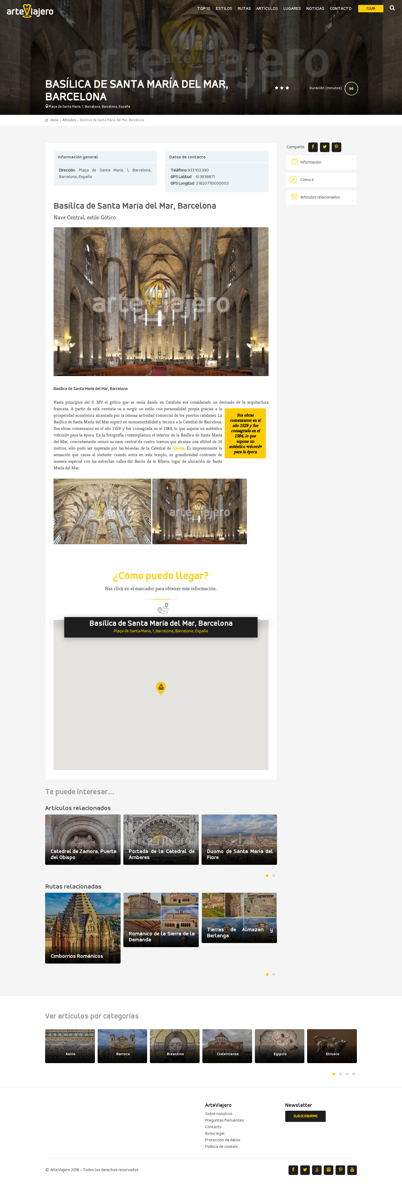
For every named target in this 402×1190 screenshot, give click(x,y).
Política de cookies (221, 1147)
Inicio (55, 120)
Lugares (292, 9)
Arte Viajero (30, 11)
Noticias (315, 9)
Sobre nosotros (218, 1114)
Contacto (340, 9)
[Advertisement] (321, 293)
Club (370, 9)
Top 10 (203, 9)
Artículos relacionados (320, 197)
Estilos (224, 9)
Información (311, 162)
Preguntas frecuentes (224, 1120)
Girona (178, 448)
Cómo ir (307, 180)
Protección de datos (222, 1140)
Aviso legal (215, 1133)
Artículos (267, 9)
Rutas (244, 9)
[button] (161, 688)
